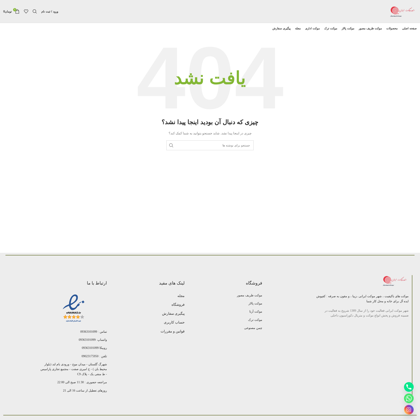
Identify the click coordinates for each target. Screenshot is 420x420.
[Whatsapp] (409, 398)
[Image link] (395, 281)
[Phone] (409, 387)
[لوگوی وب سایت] (402, 11)
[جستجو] (34, 11)
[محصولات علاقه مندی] (26, 11)
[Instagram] (409, 410)
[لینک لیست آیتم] (229, 295)
